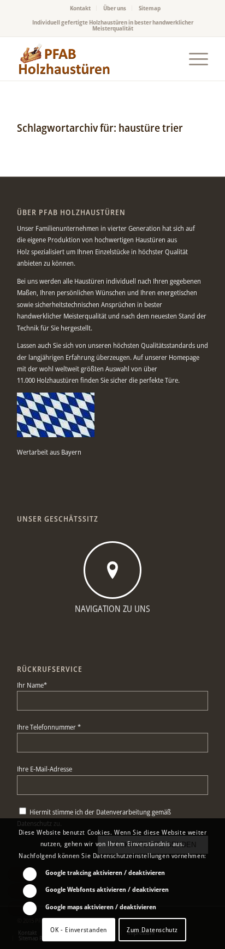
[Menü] (193, 59)
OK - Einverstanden (78, 929)
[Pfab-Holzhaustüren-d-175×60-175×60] (93, 59)
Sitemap (150, 8)
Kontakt (80, 8)
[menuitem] (80, 8)
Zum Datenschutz (152, 929)
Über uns (114, 8)
